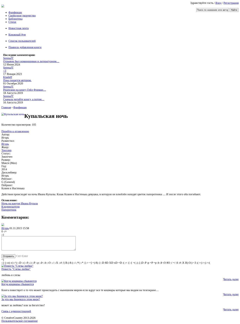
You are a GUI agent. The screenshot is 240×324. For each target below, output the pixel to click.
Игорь (5, 143)
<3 (4, 70)
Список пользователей (22, 40)
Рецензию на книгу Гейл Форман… (24, 89)
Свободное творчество (22, 15)
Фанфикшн (15, 12)
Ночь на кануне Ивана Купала (19, 203)
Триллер (6, 150)
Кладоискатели (10, 206)
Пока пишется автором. (17, 80)
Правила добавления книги (24, 47)
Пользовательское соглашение (19, 320)
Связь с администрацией (16, 311)
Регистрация (231, 2)
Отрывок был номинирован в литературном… (31, 61)
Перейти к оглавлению (15, 131)
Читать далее (231, 279)
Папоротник (8, 209)
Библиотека (15, 18)
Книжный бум (17, 34)
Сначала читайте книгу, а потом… (23, 99)
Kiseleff (7, 77)
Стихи (12, 21)
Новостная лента (18, 28)
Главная (6, 107)
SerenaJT (8, 58)
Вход (218, 2)
